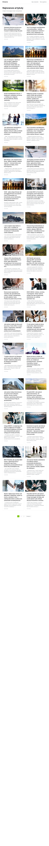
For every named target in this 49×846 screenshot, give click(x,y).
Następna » (28, 516)
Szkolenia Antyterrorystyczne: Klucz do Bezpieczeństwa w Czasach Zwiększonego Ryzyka (13, 29)
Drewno (5, 2)
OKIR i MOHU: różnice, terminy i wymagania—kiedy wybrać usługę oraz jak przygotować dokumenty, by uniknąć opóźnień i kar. (35, 295)
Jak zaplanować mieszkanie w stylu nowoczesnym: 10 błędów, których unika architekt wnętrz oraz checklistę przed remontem (13, 131)
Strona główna (43, 2)
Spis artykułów (35, 2)
